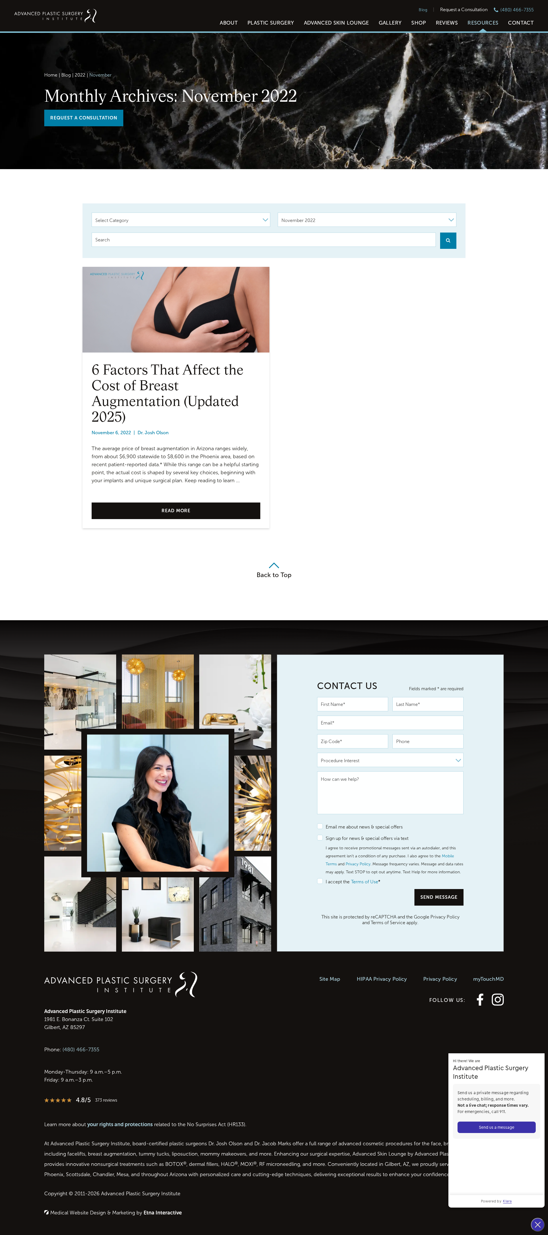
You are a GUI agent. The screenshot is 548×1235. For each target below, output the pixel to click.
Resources (483, 23)
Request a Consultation (463, 9)
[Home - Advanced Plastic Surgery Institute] (55, 16)
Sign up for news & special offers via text (367, 838)
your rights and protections (120, 1124)
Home (50, 75)
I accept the (333, 882)
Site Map (329, 979)
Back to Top (274, 575)
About (229, 23)
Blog (423, 10)
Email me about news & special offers (364, 826)
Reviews (447, 23)
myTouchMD (488, 979)
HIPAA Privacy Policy (382, 979)
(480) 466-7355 (81, 1049)
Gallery (390, 23)
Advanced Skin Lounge (336, 23)
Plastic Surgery (270, 23)
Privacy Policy (358, 864)
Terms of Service (388, 922)
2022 (80, 75)
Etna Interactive (163, 1213)
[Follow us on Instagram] (498, 1004)
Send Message (439, 897)
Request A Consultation (83, 117)
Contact (521, 23)
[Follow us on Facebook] (480, 1004)
